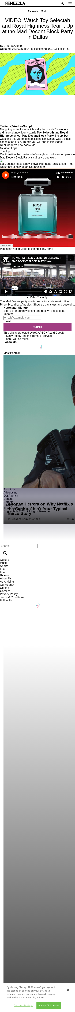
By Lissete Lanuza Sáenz (24, 519)
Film (2, 569)
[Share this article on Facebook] (13, 102)
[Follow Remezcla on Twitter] (16, 345)
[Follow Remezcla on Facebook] (7, 345)
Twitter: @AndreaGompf (16, 126)
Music (44, 11)
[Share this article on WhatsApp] (4, 102)
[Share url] (4, 121)
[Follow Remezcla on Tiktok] (42, 345)
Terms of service (42, 335)
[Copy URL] (8, 113)
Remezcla (33, 11)
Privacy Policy (12, 335)
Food (3, 572)
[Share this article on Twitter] (21, 102)
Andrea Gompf (13, 45)
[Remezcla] (15, 3)
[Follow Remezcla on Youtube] (33, 345)
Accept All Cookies (48, 1005)
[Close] (68, 990)
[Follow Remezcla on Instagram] (25, 345)
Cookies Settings (23, 1005)
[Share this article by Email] (29, 102)
